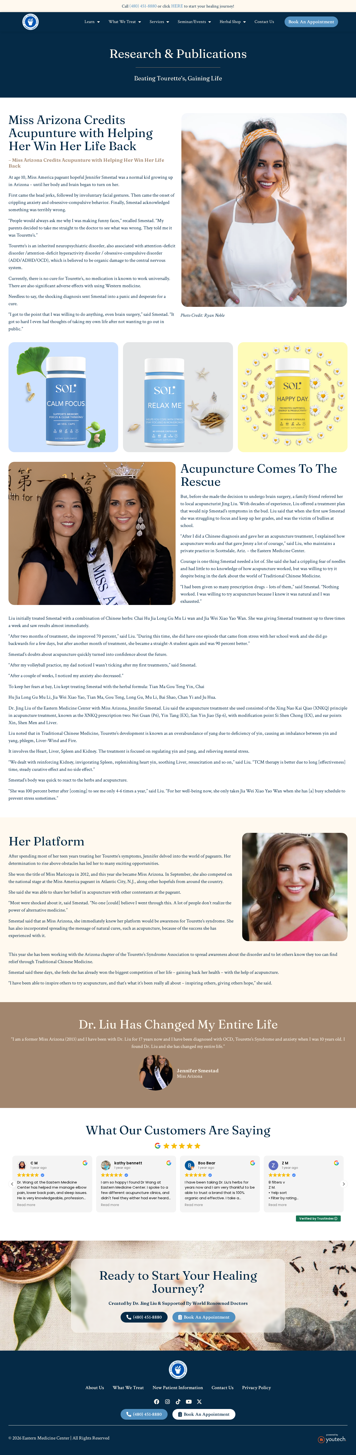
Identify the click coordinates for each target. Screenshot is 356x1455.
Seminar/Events (192, 21)
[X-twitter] (199, 1401)
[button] (343, 1184)
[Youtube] (188, 1401)
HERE (177, 6)
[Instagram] (167, 1401)
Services (157, 21)
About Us (94, 1388)
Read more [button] (26, 1205)
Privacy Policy (256, 1388)
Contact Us (264, 21)
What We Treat (122, 21)
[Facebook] (156, 1401)
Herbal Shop (230, 21)
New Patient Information (178, 1388)
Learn (90, 21)
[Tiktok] (178, 1401)
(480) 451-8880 (143, 6)
